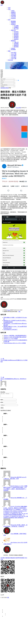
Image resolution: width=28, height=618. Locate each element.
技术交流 (10, 60)
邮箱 (2, 402)
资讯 (9, 9)
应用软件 (13, 24)
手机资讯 (13, 13)
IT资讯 (12, 10)
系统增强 (16, 36)
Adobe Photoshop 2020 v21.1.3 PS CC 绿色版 (15, 343)
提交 (2, 407)
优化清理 (16, 33)
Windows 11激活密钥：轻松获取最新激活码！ (15, 335)
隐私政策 (12, 557)
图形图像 (13, 21)
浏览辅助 (16, 43)
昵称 (2, 399)
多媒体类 (13, 22)
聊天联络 (16, 46)
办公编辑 (16, 25)
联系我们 (22, 557)
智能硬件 (13, 12)
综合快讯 (13, 18)
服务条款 (7, 557)
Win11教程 (13, 55)
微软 (9, 51)
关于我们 (3, 557)
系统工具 (13, 30)
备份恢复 (16, 34)
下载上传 (16, 42)
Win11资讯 (13, 52)
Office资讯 (13, 57)
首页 (9, 7)
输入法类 (16, 28)
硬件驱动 (16, 37)
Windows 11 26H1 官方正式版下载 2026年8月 (15, 337)
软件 (9, 19)
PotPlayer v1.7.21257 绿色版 (11, 338)
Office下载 (13, 58)
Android (13, 48)
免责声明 (17, 557)
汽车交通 (13, 16)
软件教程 (13, 49)
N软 (19, 311)
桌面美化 (16, 39)
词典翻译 (16, 27)
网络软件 (13, 40)
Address (3, 405)
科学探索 (13, 15)
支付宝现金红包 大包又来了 (10, 329)
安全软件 (16, 31)
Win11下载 (13, 54)
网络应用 (16, 45)
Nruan (17, 107)
